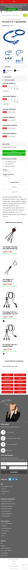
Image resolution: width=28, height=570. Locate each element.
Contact (3, 493)
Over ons (4, 489)
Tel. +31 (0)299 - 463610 (6, 550)
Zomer (3, 535)
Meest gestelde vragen (7, 486)
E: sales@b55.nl (4, 553)
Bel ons (5, 170)
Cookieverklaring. (11, 7)
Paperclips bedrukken (7, 508)
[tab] (14, 182)
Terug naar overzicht (15, 19)
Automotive (4, 526)
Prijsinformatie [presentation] (14, 191)
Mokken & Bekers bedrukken (8, 503)
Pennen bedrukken (6, 511)
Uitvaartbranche (5, 531)
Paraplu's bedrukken (7, 513)
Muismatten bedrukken (7, 506)
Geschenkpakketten (6, 528)
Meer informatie (18, 7)
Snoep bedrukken (6, 516)
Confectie (4, 533)
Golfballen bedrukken (7, 501)
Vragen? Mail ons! (8, 174)
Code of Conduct (13, 568)
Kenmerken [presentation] (14, 187)
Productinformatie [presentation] (14, 182)
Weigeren (20, 9)
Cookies (13, 561)
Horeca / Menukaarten (7, 523)
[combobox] (12, 15)
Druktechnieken (5, 491)
